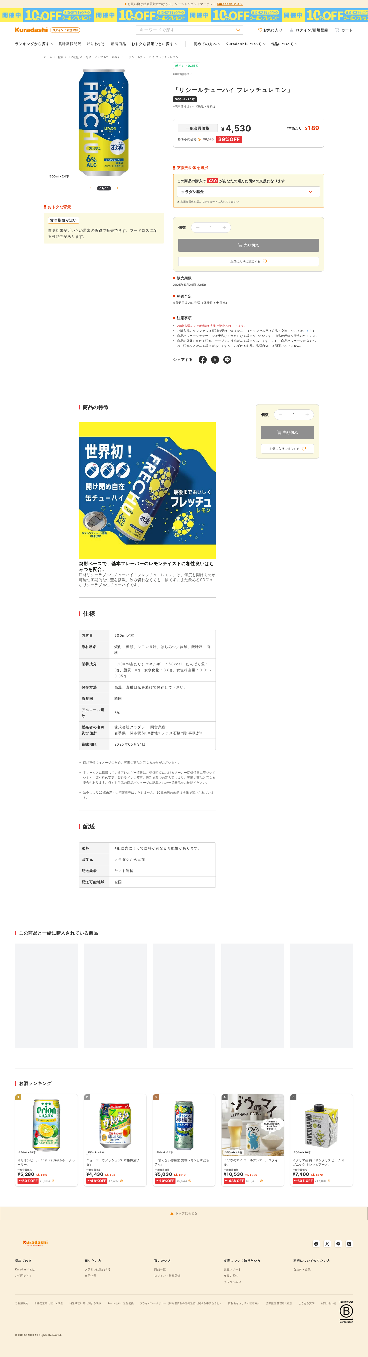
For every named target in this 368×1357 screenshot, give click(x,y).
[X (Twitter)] (327, 1244)
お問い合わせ (328, 1303)
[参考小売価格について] (199, 139)
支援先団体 (231, 1275)
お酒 (60, 57)
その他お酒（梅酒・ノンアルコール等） (94, 57)
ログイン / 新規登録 (65, 30)
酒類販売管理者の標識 (279, 1303)
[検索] (238, 30)
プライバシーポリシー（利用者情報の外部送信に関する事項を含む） (181, 1303)
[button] (53, 1180)
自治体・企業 (302, 1269)
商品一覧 (160, 1269)
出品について (282, 44)
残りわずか (96, 44)
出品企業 (90, 1275)
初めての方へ (205, 44)
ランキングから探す (32, 44)
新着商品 (118, 44)
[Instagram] (349, 1244)
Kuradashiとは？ (230, 4)
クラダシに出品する (98, 1269)
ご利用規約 (21, 1303)
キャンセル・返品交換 (120, 1303)
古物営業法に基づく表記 (49, 1303)
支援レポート (232, 1269)
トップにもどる (186, 1213)
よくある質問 (307, 1303)
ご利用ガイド (24, 1275)
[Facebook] (316, 1244)
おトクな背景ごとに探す (152, 44)
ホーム (48, 57)
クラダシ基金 (232, 1282)
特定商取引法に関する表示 (85, 1303)
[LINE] (338, 1244)
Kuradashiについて (244, 44)
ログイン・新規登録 (167, 1275)
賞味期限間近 (70, 44)
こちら (308, 331)
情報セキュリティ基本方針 (244, 1303)
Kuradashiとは (25, 1269)
